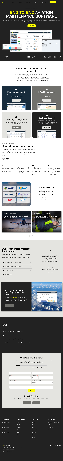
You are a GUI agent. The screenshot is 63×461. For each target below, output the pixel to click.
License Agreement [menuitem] (5, 449)
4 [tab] (52, 272)
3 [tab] (51, 272)
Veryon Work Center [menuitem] (6, 427)
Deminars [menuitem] (19, 429)
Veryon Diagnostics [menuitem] (5, 429)
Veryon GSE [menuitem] (4, 434)
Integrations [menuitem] (34, 434)
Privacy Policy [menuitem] (10, 447)
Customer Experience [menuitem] (36, 429)
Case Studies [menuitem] (19, 424)
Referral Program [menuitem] (51, 427)
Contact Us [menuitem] (34, 439)
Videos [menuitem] (18, 432)
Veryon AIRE (43, 2)
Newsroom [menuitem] (34, 424)
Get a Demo (52, 2)
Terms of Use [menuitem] (24, 447)
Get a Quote (36, 402)
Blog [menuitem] (18, 422)
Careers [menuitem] (33, 437)
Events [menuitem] (33, 427)
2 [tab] (49, 272)
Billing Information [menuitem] (51, 429)
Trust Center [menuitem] (4, 447)
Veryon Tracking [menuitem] (5, 424)
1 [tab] (48, 272)
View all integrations (43, 199)
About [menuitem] (33, 422)
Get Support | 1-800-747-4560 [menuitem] (53, 422)
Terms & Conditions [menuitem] (17, 447)
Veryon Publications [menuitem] (6, 422)
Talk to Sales (27, 402)
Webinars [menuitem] (19, 427)
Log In (59, 2)
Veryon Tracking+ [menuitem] (5, 432)
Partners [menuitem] (34, 432)
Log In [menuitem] (49, 424)
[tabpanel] (50, 260)
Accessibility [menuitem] (12, 449)
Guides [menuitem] (18, 434)
